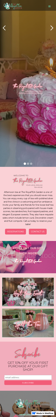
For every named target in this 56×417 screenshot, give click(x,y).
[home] (12, 5)
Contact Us (38, 231)
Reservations (15, 231)
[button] (49, 6)
